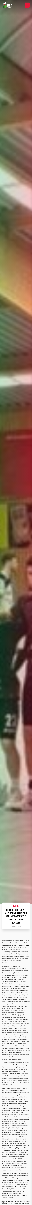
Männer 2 (16, 906)
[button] (3, 1202)
